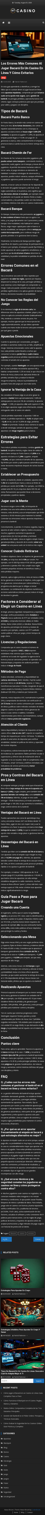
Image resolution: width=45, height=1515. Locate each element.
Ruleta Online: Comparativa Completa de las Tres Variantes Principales (23, 1409)
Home (16, 1512)
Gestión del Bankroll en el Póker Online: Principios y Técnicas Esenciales (23, 1417)
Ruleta (6, 1487)
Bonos (6, 1452)
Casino (6, 1456)
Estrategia (7, 1461)
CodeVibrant (36, 1510)
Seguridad (7, 1492)
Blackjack (7, 1443)
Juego (6, 1474)
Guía (5, 1465)
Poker (6, 1483)
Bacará (13, 1233)
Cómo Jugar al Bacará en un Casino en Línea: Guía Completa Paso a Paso (23, 1394)
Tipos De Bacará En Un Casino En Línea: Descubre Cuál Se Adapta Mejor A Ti (22, 1372)
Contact (30, 1512)
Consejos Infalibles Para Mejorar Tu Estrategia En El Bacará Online (39, 1239)
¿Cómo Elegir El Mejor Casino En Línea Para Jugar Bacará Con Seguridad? (8, 1239)
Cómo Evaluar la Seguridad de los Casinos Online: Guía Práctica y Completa (23, 1425)
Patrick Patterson (21, 82)
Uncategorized (9, 1496)
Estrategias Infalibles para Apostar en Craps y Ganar (20, 1331)
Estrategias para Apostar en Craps (15, 1290)
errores (31, 1233)
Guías (6, 1470)
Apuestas (7, 1438)
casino (22, 1233)
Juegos (6, 1479)
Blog (3, 78)
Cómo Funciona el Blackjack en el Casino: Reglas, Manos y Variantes (23, 1402)
